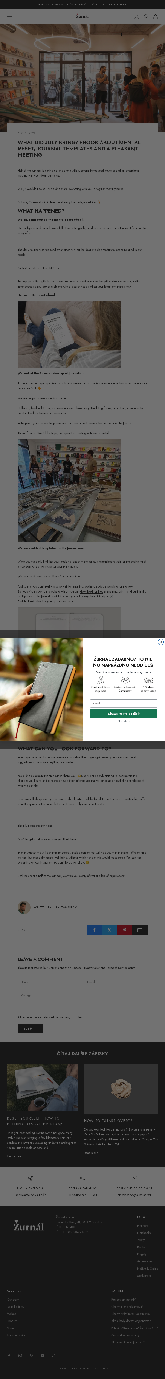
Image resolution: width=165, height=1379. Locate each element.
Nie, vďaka (124, 721)
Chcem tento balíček (123, 713)
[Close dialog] (161, 642)
